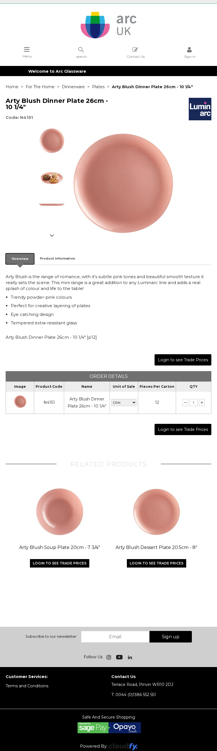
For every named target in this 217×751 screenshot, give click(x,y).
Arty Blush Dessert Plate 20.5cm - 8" (156, 547)
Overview (20, 259)
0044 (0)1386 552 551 (133, 694)
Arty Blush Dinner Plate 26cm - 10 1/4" (87, 402)
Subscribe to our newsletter (51, 636)
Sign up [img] (170, 636)
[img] (109, 657)
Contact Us (136, 56)
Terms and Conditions (27, 685)
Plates (98, 86)
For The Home (40, 86)
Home (12, 86)
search (81, 56)
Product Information (57, 258)
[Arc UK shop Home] (108, 38)
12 (157, 402)
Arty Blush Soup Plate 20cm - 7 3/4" (59, 547)
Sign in (190, 56)
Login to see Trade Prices (183, 359)
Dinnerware (73, 86)
